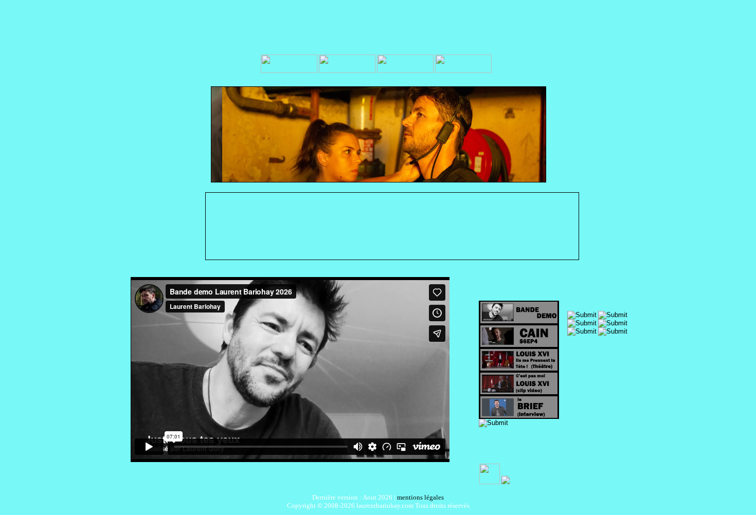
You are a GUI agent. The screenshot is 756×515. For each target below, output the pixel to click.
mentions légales (420, 497)
